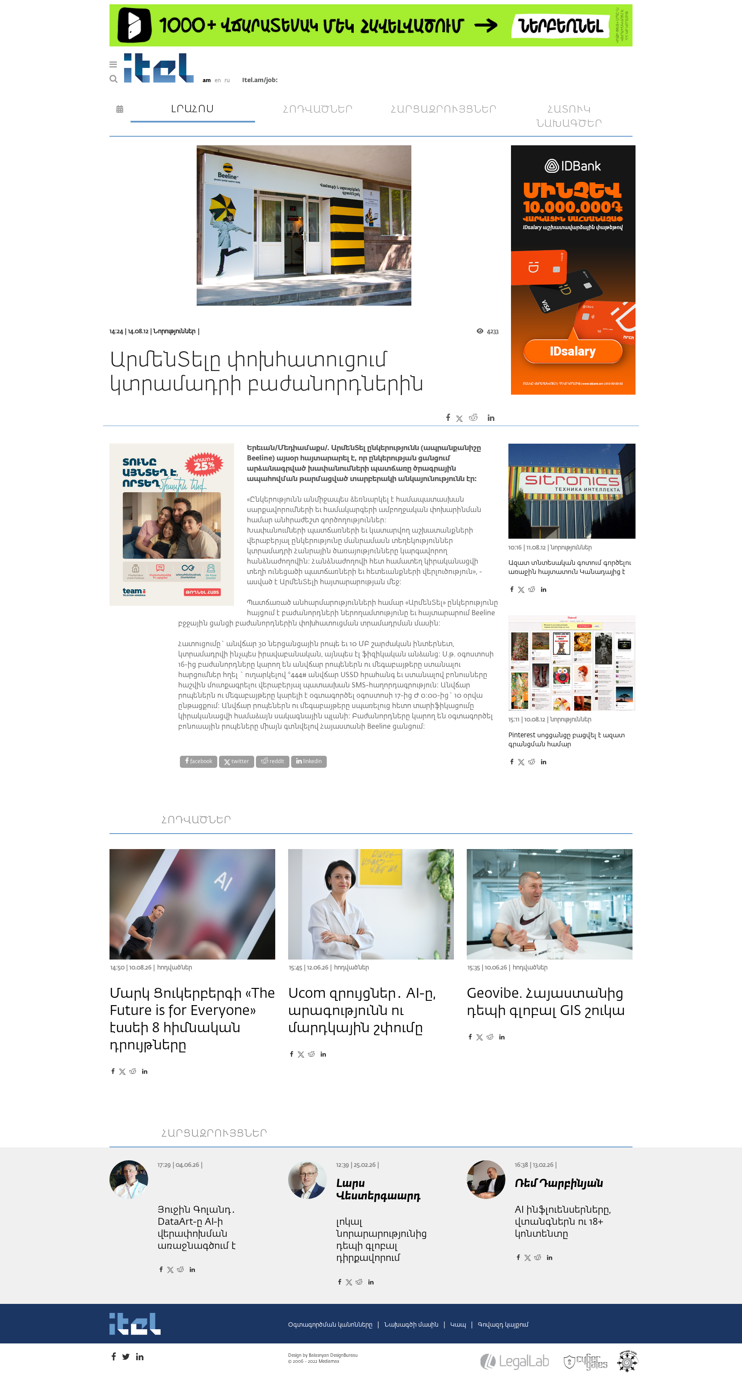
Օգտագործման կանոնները (331, 1325)
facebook (200, 761)
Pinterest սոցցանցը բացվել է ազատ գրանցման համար (566, 740)
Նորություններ (174, 331)
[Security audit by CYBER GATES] (586, 1362)
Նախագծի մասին (412, 1325)
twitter (239, 761)
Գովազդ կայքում (503, 1325)
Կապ (459, 1325)
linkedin (312, 761)
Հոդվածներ (174, 968)
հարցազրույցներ (444, 109)
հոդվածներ (318, 109)
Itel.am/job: (260, 80)
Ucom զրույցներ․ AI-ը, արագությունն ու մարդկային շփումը (362, 1011)
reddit (276, 761)
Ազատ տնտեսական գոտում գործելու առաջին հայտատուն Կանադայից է (569, 567)
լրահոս (192, 109)
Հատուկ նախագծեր (569, 116)
